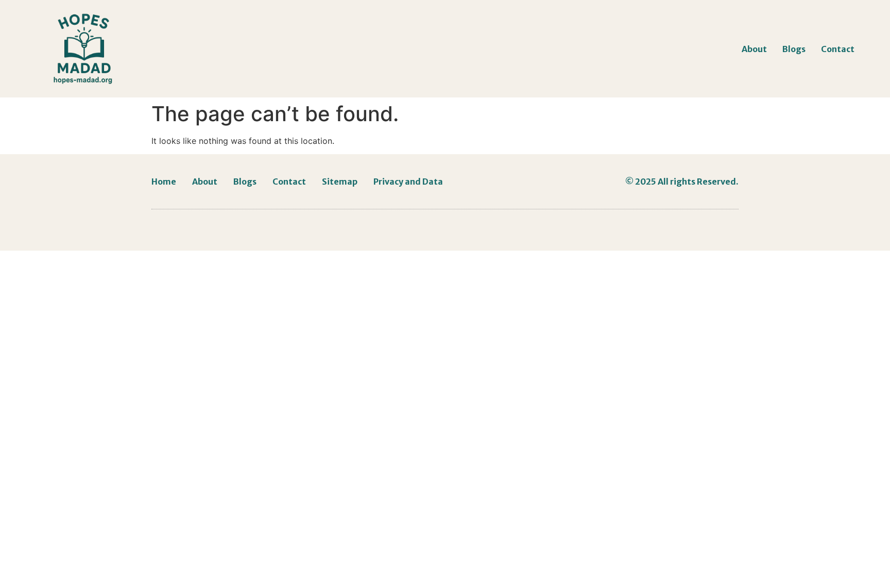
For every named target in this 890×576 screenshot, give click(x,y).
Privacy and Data (408, 181)
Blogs (794, 49)
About (754, 49)
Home (163, 181)
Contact (837, 49)
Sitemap (339, 181)
